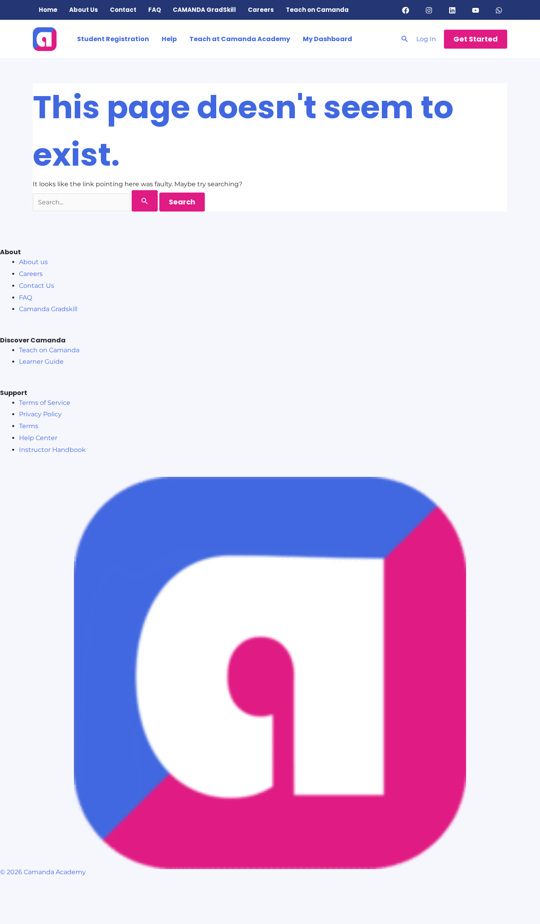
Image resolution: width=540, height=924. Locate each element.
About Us (83, 10)
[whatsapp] (500, 10)
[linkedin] (453, 10)
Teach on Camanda (317, 10)
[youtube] (477, 10)
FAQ (154, 10)
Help (169, 38)
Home (48, 10)
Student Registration (113, 38)
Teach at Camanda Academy (239, 38)
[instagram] (430, 10)
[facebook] (406, 10)
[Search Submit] (145, 201)
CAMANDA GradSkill (204, 10)
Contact (123, 10)
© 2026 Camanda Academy (43, 872)
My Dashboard (327, 38)
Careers (261, 10)
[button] (404, 39)
